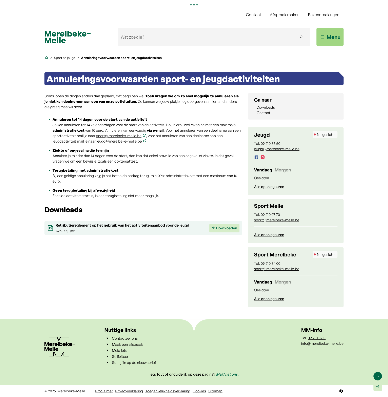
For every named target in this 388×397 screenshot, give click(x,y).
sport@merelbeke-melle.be (118, 135)
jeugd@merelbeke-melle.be (119, 141)
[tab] (263, 169)
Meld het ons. (227, 374)
